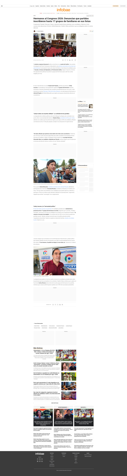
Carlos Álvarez (44, 327)
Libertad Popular (69, 325)
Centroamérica (52, 464)
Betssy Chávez (74, 13)
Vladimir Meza (36, 325)
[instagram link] (42, 459)
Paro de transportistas (80, 13)
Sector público (69, 13)
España (52, 459)
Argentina (51, 456)
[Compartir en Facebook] (65, 60)
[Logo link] (63, 9)
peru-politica (61, 327)
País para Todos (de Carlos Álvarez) (51, 91)
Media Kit (75, 462)
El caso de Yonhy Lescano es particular (42, 208)
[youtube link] (37, 461)
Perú (34, 15)
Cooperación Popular (60, 325)
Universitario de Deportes (49, 13)
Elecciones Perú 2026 (53, 327)
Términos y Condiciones (88, 454)
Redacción (63, 454)
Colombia (75, 456)
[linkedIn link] (42, 461)
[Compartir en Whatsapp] (63, 60)
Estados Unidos (51, 461)
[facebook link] (37, 459)
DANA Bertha (86, 13)
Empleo (64, 456)
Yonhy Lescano (51, 325)
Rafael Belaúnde (44, 325)
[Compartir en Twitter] (67, 60)
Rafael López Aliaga (63, 13)
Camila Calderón (40, 31)
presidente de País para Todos (67, 118)
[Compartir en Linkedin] (70, 60)
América (52, 454)
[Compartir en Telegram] (72, 60)
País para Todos (37, 327)
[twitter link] (40, 459)
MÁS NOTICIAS (54, 403)
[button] (75, 60)
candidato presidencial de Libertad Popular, (58, 186)
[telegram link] (40, 461)
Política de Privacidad (88, 456)
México (52, 462)
